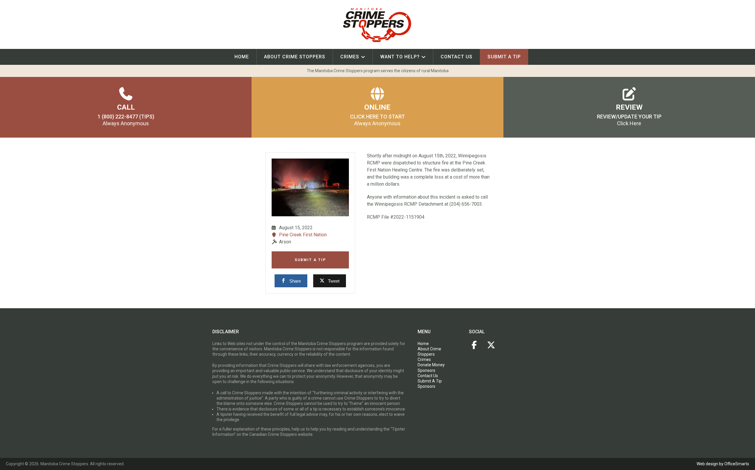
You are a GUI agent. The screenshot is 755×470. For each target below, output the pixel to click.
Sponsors (426, 370)
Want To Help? (400, 57)
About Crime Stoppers (294, 57)
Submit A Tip (310, 260)
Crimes (349, 57)
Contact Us (456, 57)
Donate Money (431, 364)
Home (241, 57)
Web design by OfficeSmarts (723, 463)
